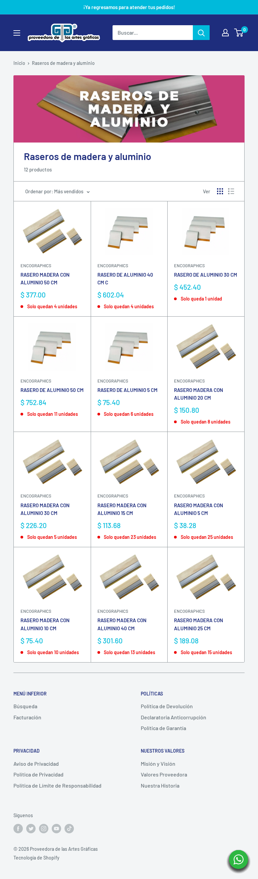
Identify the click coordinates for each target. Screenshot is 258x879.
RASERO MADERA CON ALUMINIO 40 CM (121, 624)
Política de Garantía (163, 728)
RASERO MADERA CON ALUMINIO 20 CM (198, 394)
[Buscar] (201, 32)
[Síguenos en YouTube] (56, 828)
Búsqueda (25, 706)
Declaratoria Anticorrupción (173, 717)
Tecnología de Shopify (36, 858)
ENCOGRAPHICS (35, 265)
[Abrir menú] (16, 33)
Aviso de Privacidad (36, 763)
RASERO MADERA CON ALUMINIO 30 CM (45, 509)
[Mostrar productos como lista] (231, 191)
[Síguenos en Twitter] (31, 828)
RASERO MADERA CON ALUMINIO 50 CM (45, 278)
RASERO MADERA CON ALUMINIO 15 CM (121, 509)
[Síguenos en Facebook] (18, 828)
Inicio (19, 63)
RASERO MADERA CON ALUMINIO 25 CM (198, 624)
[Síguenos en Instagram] (43, 828)
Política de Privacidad (38, 774)
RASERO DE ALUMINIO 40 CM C (125, 278)
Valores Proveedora (164, 774)
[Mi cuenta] (225, 32)
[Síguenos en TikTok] (69, 828)
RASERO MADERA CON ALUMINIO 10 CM (45, 624)
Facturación (27, 717)
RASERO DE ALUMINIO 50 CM (52, 390)
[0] (239, 33)
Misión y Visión (158, 763)
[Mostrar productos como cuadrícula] (220, 191)
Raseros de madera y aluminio (63, 63)
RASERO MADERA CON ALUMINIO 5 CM (198, 509)
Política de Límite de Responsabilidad (57, 785)
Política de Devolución (167, 706)
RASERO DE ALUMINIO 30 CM (205, 275)
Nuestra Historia (160, 785)
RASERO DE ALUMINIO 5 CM (127, 390)
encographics (35, 495)
